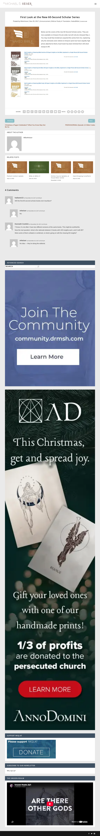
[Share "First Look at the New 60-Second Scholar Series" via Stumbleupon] (52, 112)
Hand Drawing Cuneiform (82, 176)
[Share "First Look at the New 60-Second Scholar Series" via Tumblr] (36, 112)
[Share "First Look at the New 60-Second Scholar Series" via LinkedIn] (44, 112)
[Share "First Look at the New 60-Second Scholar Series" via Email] (55, 112)
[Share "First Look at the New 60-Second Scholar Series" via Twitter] (28, 112)
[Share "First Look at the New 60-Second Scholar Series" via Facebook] (24, 112)
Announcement (45, 21)
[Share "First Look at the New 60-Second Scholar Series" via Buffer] (48, 112)
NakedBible (75, 21)
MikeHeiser (24, 21)
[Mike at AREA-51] (39, 167)
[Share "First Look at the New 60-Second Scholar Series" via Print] (59, 112)
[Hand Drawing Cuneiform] (83, 167)
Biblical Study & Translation (60, 21)
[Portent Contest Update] (17, 167)
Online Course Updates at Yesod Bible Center (60, 177)
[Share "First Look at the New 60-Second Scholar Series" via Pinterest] (40, 112)
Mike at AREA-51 (34, 176)
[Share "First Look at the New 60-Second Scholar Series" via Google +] (32, 112)
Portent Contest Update (15, 176)
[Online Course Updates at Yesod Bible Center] (61, 167)
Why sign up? (11, 770)
